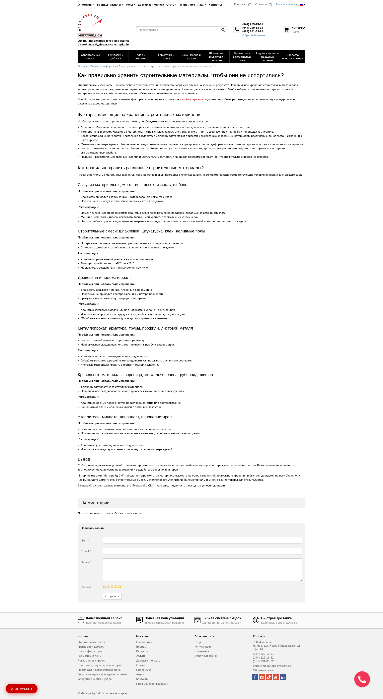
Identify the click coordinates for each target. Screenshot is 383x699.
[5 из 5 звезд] (119, 586)
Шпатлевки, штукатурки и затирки (99, 665)
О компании (86, 4)
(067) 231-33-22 (252, 31)
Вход (197, 642)
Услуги (130, 4)
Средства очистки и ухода (95, 678)
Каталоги (116, 4)
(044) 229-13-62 (252, 27)
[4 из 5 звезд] (115, 586)
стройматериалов (191, 99)
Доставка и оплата (151, 4)
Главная (83, 66)
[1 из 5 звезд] (104, 586)
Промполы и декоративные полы (99, 669)
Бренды (102, 4)
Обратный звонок (253, 35)
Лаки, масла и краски (92, 660)
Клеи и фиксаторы (90, 651)
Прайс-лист (187, 4)
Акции (201, 4)
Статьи (171, 4)
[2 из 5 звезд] (108, 586)
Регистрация (202, 646)
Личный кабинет (286, 4)
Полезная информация (104, 66)
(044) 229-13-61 (252, 24)
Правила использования (152, 683)
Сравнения (201, 651)
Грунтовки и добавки (91, 646)
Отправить (112, 596)
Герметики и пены (90, 655)
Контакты (215, 4)
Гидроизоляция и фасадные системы (102, 674)
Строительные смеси (92, 642)
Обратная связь (263, 670)
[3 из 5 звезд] (112, 586)
